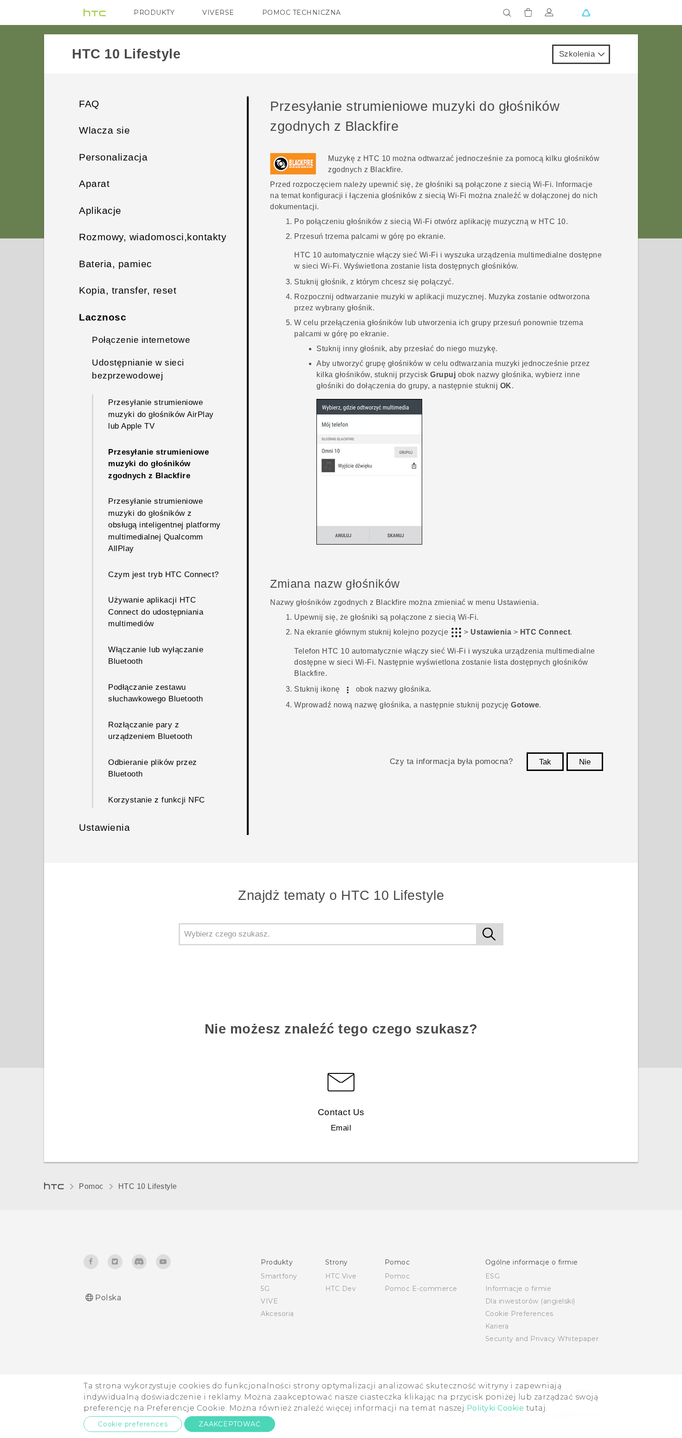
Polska (108, 1297)
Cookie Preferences (519, 1314)
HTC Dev (340, 1288)
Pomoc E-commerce (421, 1288)
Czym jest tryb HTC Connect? (163, 574)
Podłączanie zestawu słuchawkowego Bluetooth (155, 693)
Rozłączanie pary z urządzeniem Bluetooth (150, 730)
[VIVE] (586, 12)
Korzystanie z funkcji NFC (156, 800)
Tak (545, 762)
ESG (492, 1276)
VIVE (269, 1301)
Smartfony (279, 1276)
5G (265, 1288)
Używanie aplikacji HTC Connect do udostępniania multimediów (155, 612)
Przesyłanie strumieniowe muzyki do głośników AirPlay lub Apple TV (161, 414)
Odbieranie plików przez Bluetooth (152, 768)
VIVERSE (218, 12)
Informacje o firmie (518, 1288)
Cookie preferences (132, 1424)
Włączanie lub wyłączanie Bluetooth (155, 655)
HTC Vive (341, 1276)
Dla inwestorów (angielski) (530, 1301)
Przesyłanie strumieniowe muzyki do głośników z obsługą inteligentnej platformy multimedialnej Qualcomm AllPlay (164, 525)
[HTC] (95, 12)
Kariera (497, 1326)
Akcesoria (277, 1314)
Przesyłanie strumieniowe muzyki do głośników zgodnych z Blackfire (158, 464)
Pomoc (91, 1186)
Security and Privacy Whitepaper (542, 1339)
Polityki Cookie (495, 1408)
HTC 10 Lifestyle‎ (147, 1186)
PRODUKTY (154, 12)
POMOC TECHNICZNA (301, 12)
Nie (585, 762)
